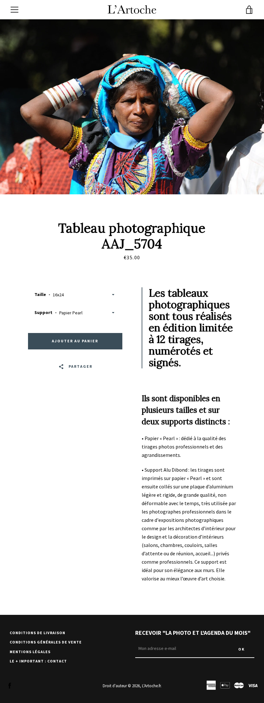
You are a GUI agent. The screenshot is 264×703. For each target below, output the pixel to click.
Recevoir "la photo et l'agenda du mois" (192, 632)
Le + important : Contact (38, 661)
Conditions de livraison (37, 632)
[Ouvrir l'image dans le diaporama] (132, 106)
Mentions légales (30, 651)
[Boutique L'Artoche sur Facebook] (9, 685)
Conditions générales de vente (46, 642)
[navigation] (14, 10)
